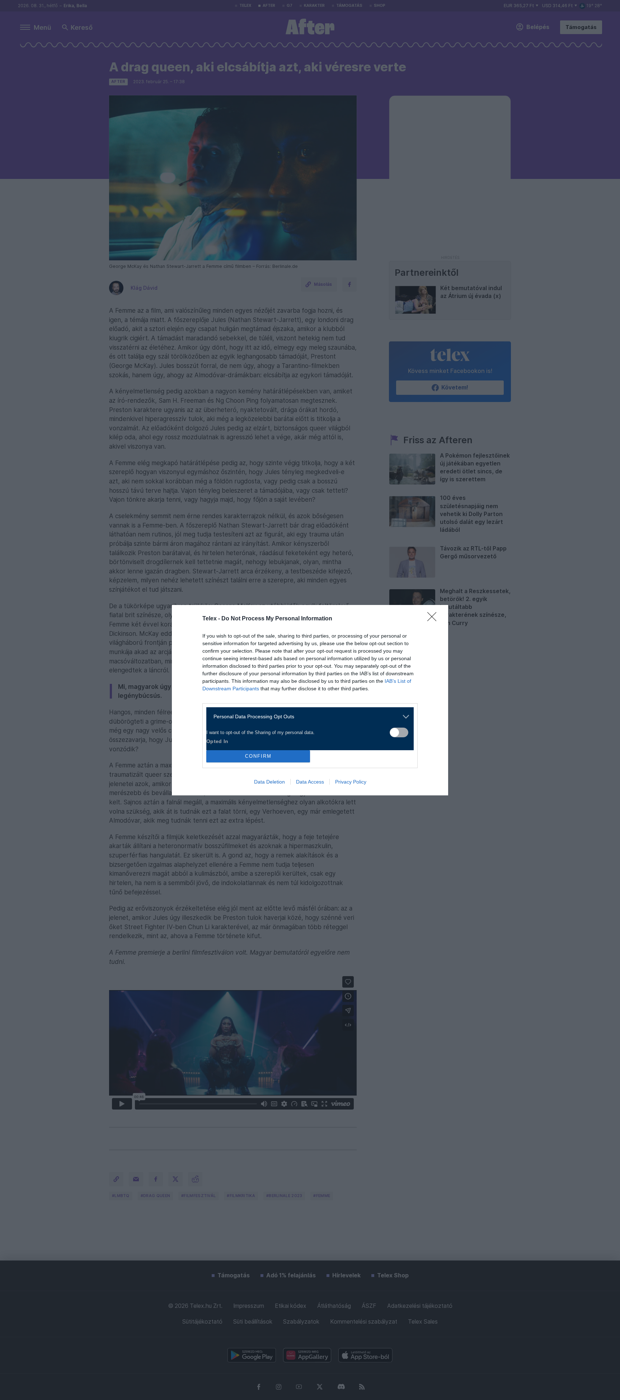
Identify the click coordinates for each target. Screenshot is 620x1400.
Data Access (310, 782)
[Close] (434, 619)
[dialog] (310, 700)
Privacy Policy (350, 782)
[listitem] (307, 716)
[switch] (399, 732)
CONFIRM (258, 756)
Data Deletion (269, 782)
